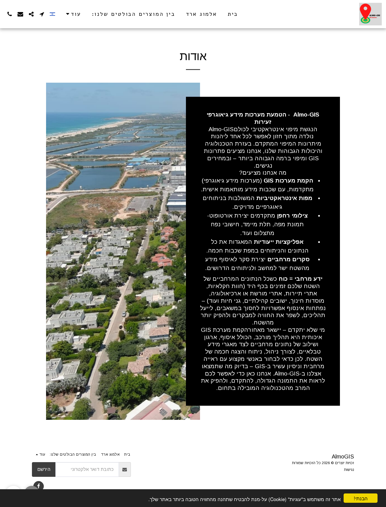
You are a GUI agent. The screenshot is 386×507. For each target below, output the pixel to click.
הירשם (43, 469)
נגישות (349, 470)
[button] (42, 14)
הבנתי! (361, 498)
